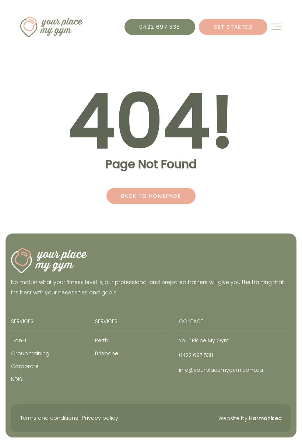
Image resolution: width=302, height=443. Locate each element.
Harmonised (265, 418)
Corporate (25, 366)
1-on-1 (18, 340)
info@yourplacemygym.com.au (221, 370)
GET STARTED (233, 27)
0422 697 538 (159, 27)
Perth (101, 340)
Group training (30, 353)
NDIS (16, 379)
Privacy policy (100, 418)
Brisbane (106, 353)
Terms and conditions (49, 418)
